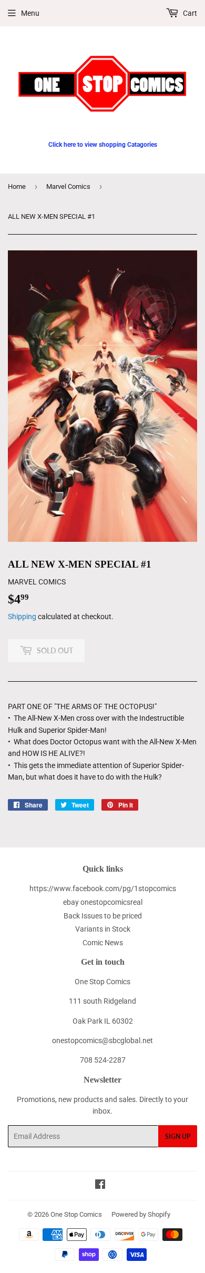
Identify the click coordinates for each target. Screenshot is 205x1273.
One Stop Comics (76, 1214)
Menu (30, 13)
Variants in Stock (102, 929)
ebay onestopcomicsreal (102, 902)
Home (17, 186)
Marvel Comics (68, 186)
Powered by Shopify (140, 1214)
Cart (189, 13)
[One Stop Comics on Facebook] (100, 1185)
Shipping (22, 616)
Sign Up (177, 1136)
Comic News (103, 942)
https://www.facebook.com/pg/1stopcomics (102, 888)
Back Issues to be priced (103, 916)
